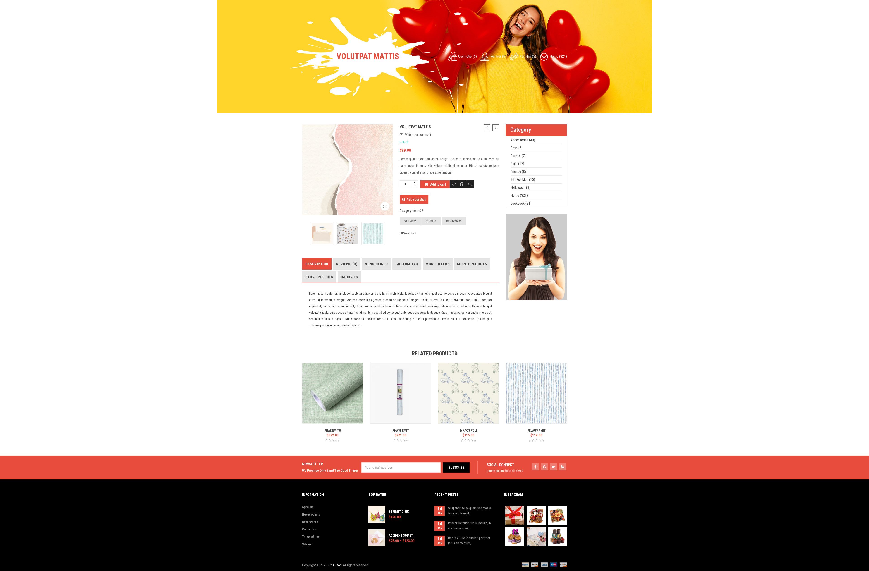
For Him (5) (528, 56)
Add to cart (438, 184)
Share (432, 221)
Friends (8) (518, 172)
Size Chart (409, 233)
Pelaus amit (536, 430)
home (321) (558, 56)
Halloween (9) (520, 187)
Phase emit (400, 430)
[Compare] (462, 184)
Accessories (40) (523, 140)
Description (316, 264)
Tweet (411, 221)
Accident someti (401, 535)
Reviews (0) (347, 264)
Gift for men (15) (523, 179)
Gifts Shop (334, 565)
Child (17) (517, 164)
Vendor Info (376, 264)
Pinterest (455, 221)
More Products (472, 264)
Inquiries (349, 277)
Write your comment (418, 134)
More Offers (438, 264)
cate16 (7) (518, 156)
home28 (418, 211)
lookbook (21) (521, 203)
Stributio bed (399, 512)
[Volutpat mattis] (385, 206)
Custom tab (407, 264)
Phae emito (332, 430)
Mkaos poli (468, 430)
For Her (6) (498, 56)
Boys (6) (517, 148)
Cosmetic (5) (467, 56)
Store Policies (319, 277)
